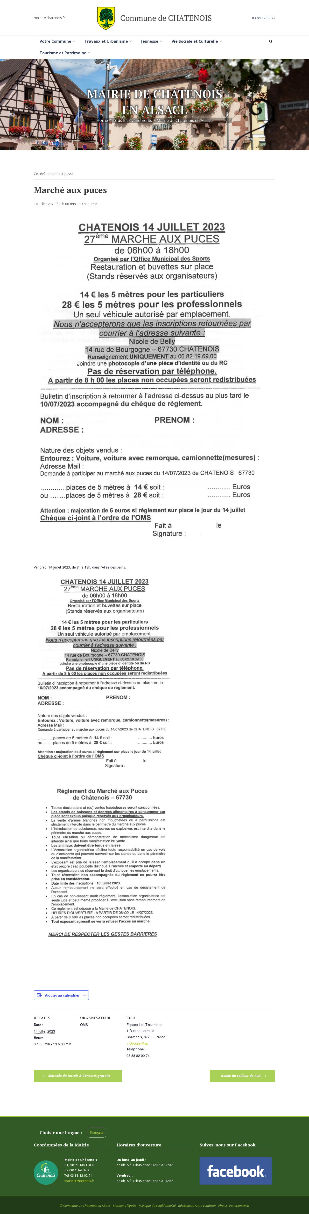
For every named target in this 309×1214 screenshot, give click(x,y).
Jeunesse (149, 41)
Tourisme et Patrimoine (63, 52)
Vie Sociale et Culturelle (195, 41)
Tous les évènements (132, 120)
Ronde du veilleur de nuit (241, 1075)
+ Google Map (137, 1043)
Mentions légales (124, 1205)
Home (102, 120)
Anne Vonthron (205, 1205)
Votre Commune (55, 41)
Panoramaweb (239, 1205)
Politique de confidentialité (157, 1205)
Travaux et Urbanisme (106, 41)
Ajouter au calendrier (62, 995)
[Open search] (271, 41)
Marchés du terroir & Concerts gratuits (79, 1075)
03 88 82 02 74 (263, 17)
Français (96, 1132)
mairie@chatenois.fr (49, 17)
